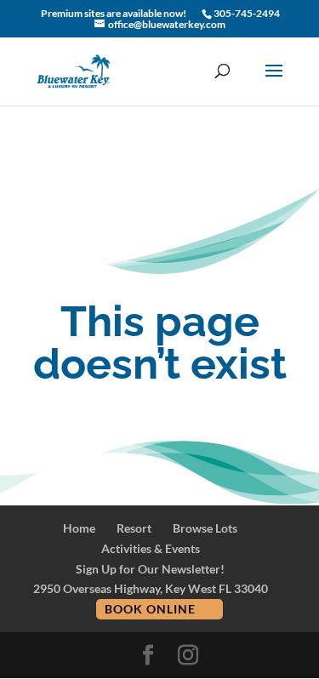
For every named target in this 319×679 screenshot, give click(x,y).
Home (79, 528)
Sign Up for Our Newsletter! (150, 569)
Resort (134, 528)
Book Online (150, 609)
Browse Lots (205, 528)
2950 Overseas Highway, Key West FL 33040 (150, 588)
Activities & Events (150, 548)
